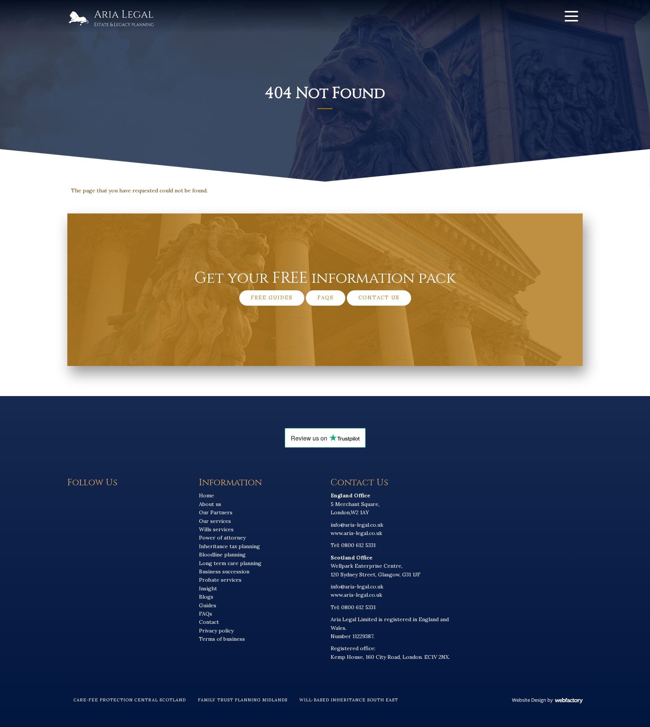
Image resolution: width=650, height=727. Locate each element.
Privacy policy (216, 630)
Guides (207, 605)
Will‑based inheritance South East (348, 700)
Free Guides (272, 297)
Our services (215, 521)
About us (210, 504)
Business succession (224, 571)
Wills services (216, 529)
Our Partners (215, 512)
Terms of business (222, 639)
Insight (208, 588)
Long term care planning (230, 563)
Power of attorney (222, 537)
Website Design (529, 700)
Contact (209, 622)
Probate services (220, 579)
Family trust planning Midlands (242, 700)
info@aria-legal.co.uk (357, 524)
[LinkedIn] (542, 16)
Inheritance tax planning (229, 546)
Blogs (206, 596)
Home (206, 495)
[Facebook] (523, 16)
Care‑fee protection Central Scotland (129, 700)
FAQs (325, 297)
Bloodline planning (222, 554)
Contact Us (378, 297)
